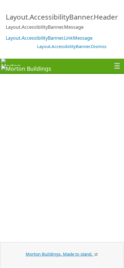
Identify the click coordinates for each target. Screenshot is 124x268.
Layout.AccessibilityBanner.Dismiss (71, 46)
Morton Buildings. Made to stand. (60, 254)
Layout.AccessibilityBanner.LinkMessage (49, 38)
